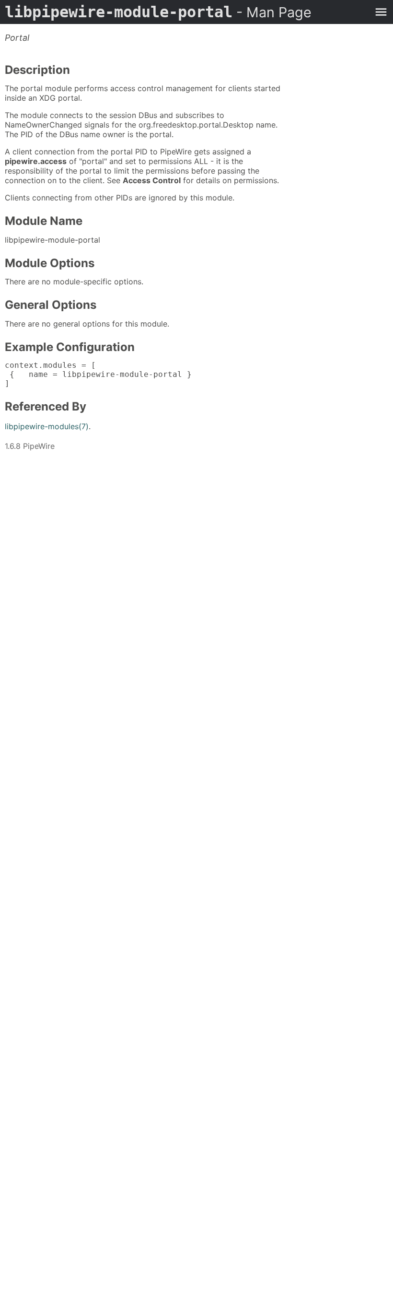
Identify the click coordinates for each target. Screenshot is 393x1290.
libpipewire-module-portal (158, 12)
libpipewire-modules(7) (47, 426)
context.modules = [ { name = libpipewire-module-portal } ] (98, 374)
